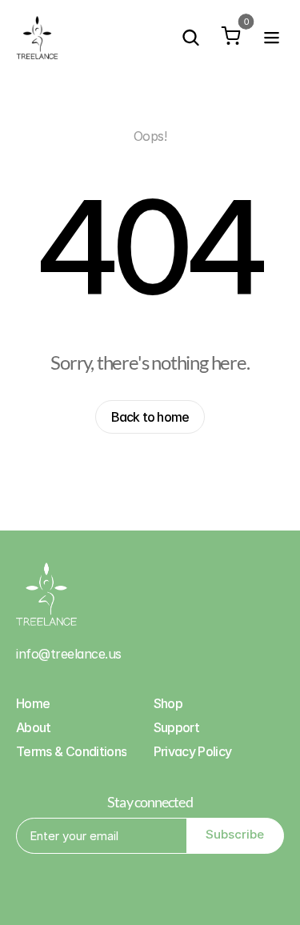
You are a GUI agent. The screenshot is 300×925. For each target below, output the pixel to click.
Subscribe (235, 834)
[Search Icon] (190, 37)
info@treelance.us (69, 654)
